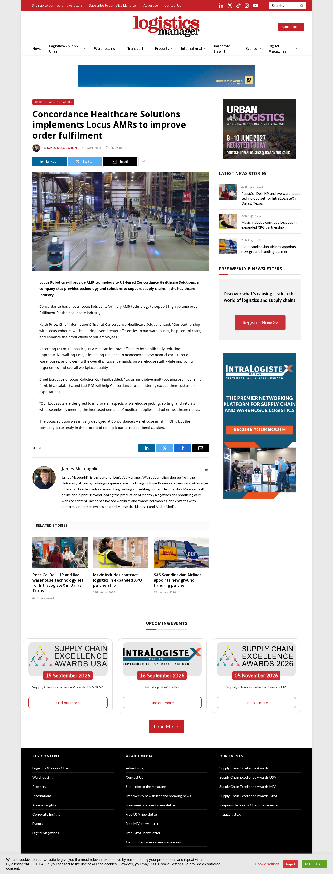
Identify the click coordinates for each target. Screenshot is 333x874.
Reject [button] (290, 864)
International (191, 48)
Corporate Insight (222, 48)
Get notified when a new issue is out (154, 842)
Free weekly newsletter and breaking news (158, 796)
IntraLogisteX (230, 814)
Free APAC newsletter (143, 833)
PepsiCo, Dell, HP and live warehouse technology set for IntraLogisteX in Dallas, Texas (58, 582)
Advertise (150, 5)
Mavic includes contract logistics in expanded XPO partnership (117, 580)
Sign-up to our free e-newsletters (57, 5)
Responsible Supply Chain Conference (248, 805)
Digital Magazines (277, 48)
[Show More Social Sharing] (143, 161)
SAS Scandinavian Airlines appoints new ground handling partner (178, 580)
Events (251, 48)
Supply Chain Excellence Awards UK (256, 687)
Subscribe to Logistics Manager (113, 5)
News (36, 48)
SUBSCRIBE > (291, 27)
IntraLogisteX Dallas (162, 687)
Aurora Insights (44, 805)
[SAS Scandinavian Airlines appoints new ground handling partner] (181, 552)
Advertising (135, 768)
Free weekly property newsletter (151, 805)
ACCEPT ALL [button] (314, 864)
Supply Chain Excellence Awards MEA (248, 786)
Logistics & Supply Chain (63, 48)
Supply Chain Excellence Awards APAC (249, 796)
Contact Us (172, 5)
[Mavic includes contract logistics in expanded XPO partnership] (120, 552)
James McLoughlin (62, 148)
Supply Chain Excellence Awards (244, 768)
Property (162, 48)
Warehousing (104, 48)
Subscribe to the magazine (146, 786)
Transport (135, 48)
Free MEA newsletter (142, 823)
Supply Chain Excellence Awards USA (247, 777)
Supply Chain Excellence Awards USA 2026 (68, 687)
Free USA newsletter (142, 814)
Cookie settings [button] (267, 864)
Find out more (67, 702)
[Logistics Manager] (166, 27)
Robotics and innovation (53, 102)
